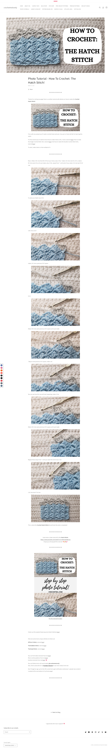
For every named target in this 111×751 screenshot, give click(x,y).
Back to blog (56, 712)
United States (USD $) (9, 745)
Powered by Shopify (103, 744)
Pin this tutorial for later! (55, 618)
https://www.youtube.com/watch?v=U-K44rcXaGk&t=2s (56, 539)
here (72, 139)
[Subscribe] (29, 732)
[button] (99, 7)
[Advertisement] (45, 695)
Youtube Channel (48, 665)
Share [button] (31, 89)
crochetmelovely (97, 744)
